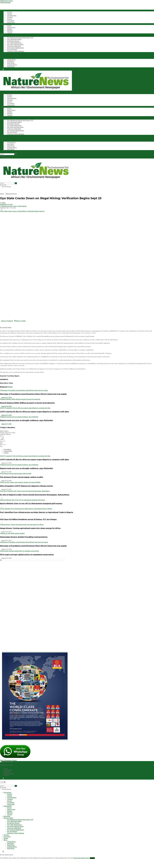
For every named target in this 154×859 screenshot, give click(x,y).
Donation (6, 775)
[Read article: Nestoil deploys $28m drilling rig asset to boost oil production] (77, 399)
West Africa (10, 66)
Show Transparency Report (8, 760)
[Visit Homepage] (6, 1)
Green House (11, 27)
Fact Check (7, 54)
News (15, 206)
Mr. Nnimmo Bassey (13, 41)
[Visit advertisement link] (5, 2)
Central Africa (11, 60)
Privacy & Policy (9, 773)
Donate (6, 56)
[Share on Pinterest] (1, 322)
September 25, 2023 (6, 204)
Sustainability (8, 24)
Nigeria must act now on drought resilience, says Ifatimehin (26, 420)
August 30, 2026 (6, 397)
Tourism (9, 32)
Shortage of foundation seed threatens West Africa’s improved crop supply (33, 394)
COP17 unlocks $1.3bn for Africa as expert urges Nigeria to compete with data (34, 412)
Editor (4, 203)
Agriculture (7, 34)
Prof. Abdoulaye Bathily (14, 39)
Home (2, 194)
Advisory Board (8, 36)
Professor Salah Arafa (14, 46)
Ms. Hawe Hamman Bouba (15, 44)
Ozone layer (11, 22)
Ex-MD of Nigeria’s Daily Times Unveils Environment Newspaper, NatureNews (34, 495)
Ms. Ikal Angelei (12, 49)
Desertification (12, 15)
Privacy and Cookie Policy (81, 858)
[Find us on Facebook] (0, 70)
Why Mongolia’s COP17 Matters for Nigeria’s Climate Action (26, 486)
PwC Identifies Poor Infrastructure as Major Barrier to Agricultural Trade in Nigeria (36, 512)
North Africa (11, 63)
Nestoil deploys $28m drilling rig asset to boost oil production (27, 403)
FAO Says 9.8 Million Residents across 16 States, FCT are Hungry (28, 519)
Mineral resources (11, 194)
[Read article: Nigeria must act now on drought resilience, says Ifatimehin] (77, 417)
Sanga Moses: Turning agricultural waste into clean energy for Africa (30, 528)
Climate (9, 14)
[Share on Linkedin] (0, 322)
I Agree (92, 858)
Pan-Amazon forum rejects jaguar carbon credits (21, 477)
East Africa (10, 61)
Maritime (10, 31)
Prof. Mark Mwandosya (14, 43)
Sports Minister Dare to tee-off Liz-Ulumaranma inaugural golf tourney (31, 503)
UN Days (6, 53)
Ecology (9, 12)
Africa (5, 58)
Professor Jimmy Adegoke (15, 51)
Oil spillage (10, 21)
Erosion (9, 19)
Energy (9, 26)
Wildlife (9, 29)
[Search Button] (0, 152)
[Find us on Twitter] (2, 70)
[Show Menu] (0, 159)
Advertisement (8, 770)
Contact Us (7, 772)
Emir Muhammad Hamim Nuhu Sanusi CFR (20, 38)
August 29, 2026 (6, 415)
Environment (7, 10)
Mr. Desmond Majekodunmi (15, 48)
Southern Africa (12, 65)
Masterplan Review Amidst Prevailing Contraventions (23, 537)
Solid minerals (22, 206)
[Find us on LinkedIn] (4, 70)
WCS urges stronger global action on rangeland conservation (27, 555)
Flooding (10, 17)
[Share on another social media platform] (0, 324)
